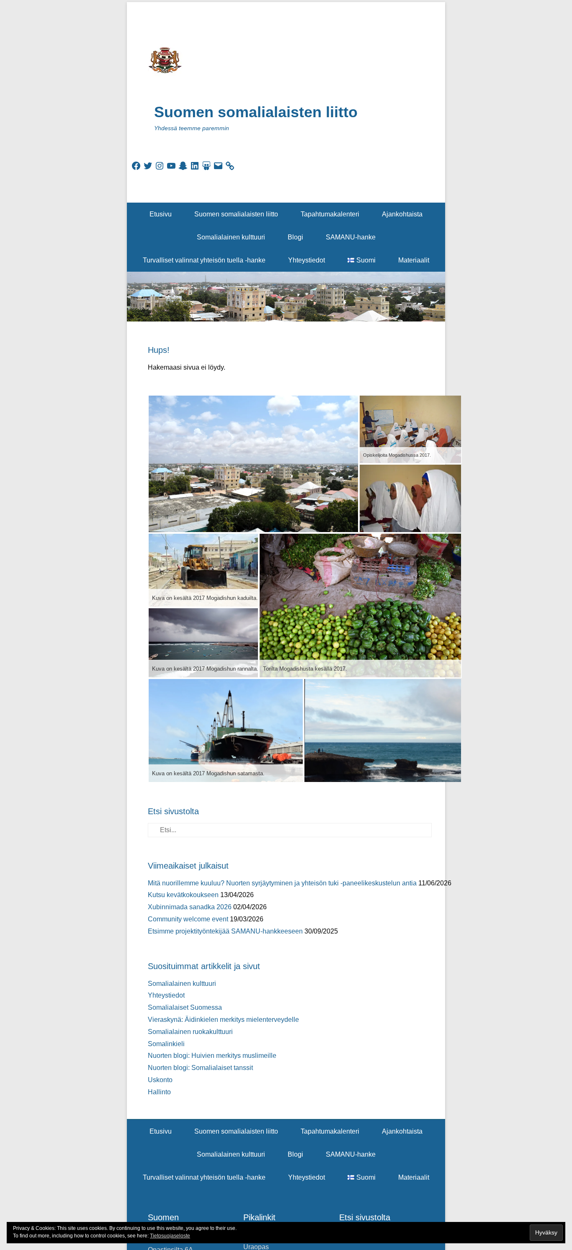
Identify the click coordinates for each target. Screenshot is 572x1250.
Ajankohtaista (402, 214)
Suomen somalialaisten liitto (256, 112)
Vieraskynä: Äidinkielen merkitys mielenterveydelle (223, 1019)
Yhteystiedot (306, 260)
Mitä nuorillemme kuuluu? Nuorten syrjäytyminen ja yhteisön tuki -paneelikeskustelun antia (282, 883)
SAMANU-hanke (351, 237)
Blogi (295, 237)
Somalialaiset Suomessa (185, 1007)
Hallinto (159, 1092)
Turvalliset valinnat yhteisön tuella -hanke (204, 260)
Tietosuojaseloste (170, 1236)
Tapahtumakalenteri (330, 214)
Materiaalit (413, 260)
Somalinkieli (166, 1043)
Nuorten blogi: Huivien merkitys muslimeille (212, 1055)
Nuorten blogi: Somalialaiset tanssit (200, 1067)
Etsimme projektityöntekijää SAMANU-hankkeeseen (225, 931)
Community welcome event (188, 919)
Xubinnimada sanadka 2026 (190, 906)
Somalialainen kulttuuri (231, 237)
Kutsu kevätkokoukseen (183, 894)
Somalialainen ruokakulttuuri (190, 1031)
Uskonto (160, 1079)
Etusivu (160, 214)
